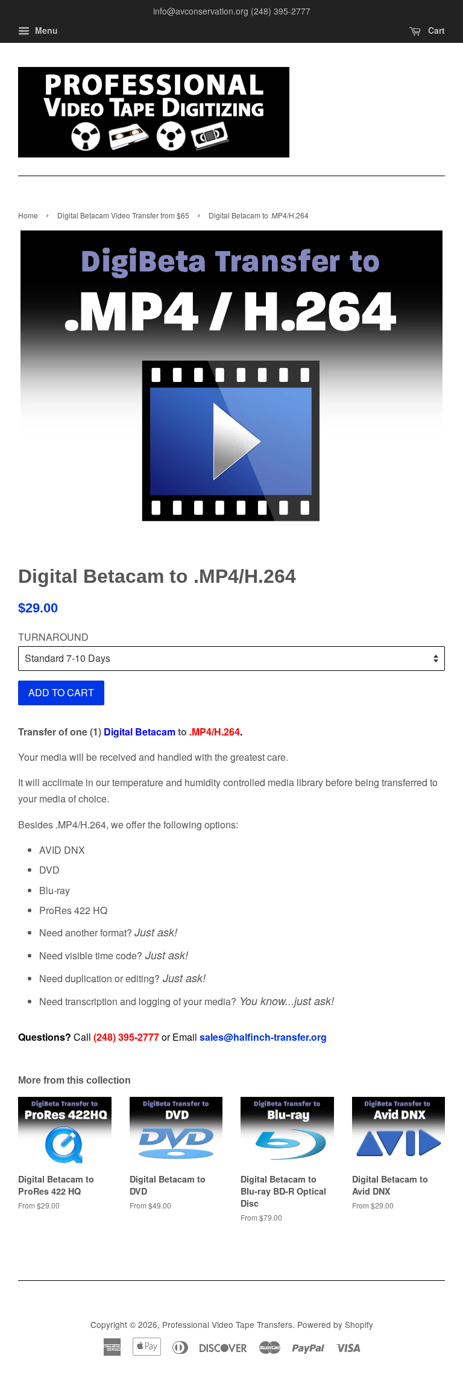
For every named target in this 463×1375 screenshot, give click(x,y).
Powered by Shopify (335, 1324)
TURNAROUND (53, 637)
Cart (435, 30)
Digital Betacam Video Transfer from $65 (123, 215)
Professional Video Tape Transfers (227, 1324)
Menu (45, 30)
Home (28, 215)
